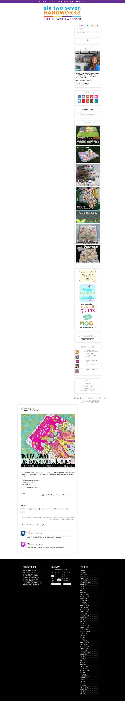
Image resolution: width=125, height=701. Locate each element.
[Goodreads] (92, 102)
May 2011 (82, 684)
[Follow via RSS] (76, 398)
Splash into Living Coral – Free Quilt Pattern (31, 571)
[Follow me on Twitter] (94, 398)
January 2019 (84, 575)
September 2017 (85, 582)
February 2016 (84, 606)
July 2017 (82, 586)
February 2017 (84, 594)
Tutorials (52, 1)
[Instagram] (83, 98)
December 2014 (84, 625)
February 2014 (84, 643)
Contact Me (42, 1)
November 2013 (84, 649)
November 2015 (84, 612)
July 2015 (82, 619)
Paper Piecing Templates (66, 1)
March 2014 (83, 641)
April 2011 (83, 686)
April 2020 (83, 573)
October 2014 (84, 629)
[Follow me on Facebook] (84, 398)
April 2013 (83, 662)
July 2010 (82, 691)
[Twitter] (79, 102)
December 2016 (84, 596)
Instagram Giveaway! (30, 410)
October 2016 (84, 598)
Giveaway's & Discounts (63, 517)
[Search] (77, 25)
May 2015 (82, 621)
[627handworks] (62, 13)
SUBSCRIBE (87, 110)
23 (59, 580)
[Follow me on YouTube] (103, 398)
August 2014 (83, 633)
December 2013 (84, 647)
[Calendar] (92, 25)
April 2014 (83, 639)
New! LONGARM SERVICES (83, 80)
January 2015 (84, 623)
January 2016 (84, 608)
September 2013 (85, 652)
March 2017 (83, 592)
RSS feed (51, 519)
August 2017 (83, 584)
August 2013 (83, 654)
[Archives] (97, 25)
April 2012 (83, 674)
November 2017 (84, 578)
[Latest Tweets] (87, 25)
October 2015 (84, 613)
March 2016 (83, 604)
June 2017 (82, 588)
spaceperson (94, 401)
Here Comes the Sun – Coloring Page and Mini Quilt (32, 575)
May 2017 (82, 590)
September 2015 (85, 615)
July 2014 (82, 635)
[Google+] (88, 98)
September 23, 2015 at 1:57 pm (34, 533)
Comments (88, 388)
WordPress (96, 403)
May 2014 (82, 637)
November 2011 (84, 676)
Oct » (68, 584)
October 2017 (84, 580)
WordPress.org (88, 390)
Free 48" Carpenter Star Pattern (91, 352)
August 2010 (83, 689)
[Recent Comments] (82, 25)
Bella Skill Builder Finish (31, 584)
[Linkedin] (96, 102)
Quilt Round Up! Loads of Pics (32, 582)
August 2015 (83, 617)
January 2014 (84, 645)
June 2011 (82, 682)
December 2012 (84, 670)
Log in (87, 384)
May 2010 (82, 693)
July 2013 (82, 656)
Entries (88, 386)
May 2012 (82, 672)
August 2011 (83, 678)
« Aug (54, 584)
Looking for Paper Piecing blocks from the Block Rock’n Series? (31, 579)
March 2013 (83, 664)
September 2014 (85, 631)
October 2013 (84, 650)
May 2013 (82, 660)
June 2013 (82, 658)
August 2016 (83, 600)
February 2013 (84, 666)
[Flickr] (96, 98)
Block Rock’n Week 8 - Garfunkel (91, 361)
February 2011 (84, 687)
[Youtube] (88, 102)
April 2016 (83, 602)
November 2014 (84, 627)
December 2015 (84, 610)
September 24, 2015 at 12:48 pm (35, 544)
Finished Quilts (81, 1)
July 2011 (82, 680)
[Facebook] (79, 98)
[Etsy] (83, 102)
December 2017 (84, 577)
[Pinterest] (92, 98)
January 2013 (84, 668)
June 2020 (82, 571)
